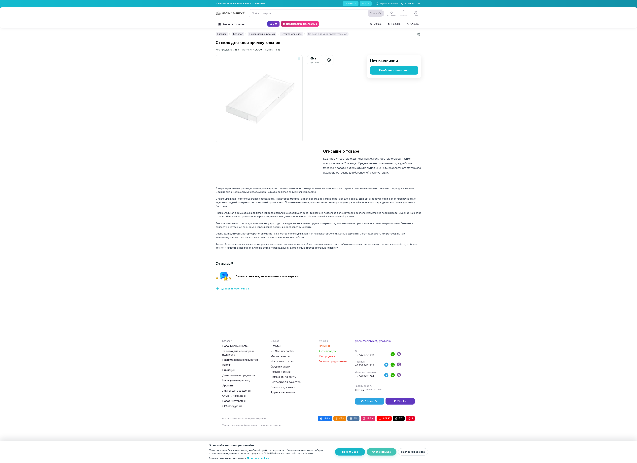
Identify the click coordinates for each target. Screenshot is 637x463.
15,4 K (370, 418)
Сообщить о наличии (394, 70)
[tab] (224, 263)
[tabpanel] (318, 283)
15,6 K (327, 418)
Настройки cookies (413, 451)
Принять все (350, 451)
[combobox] (316, 13)
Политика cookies (258, 458)
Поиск (373, 13)
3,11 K (341, 418)
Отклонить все (381, 451)
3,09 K (386, 418)
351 (355, 418)
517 (401, 418)
